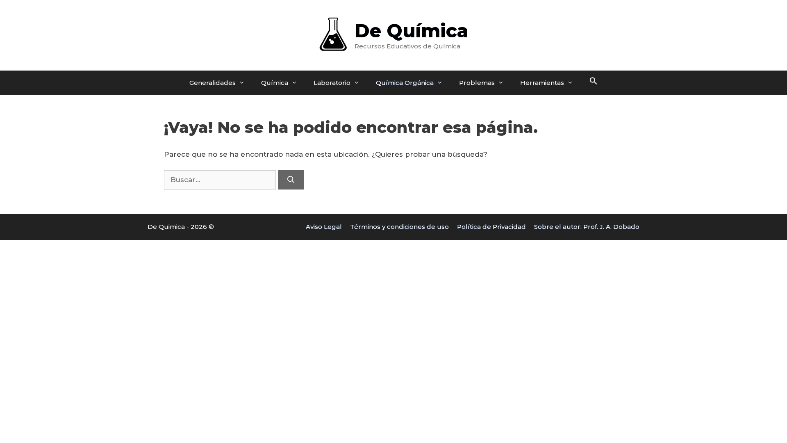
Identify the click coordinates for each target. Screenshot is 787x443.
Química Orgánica (405, 83)
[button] (593, 83)
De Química (412, 30)
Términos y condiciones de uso (399, 227)
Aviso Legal (324, 227)
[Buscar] (291, 180)
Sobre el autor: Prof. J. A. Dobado (586, 227)
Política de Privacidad (491, 227)
